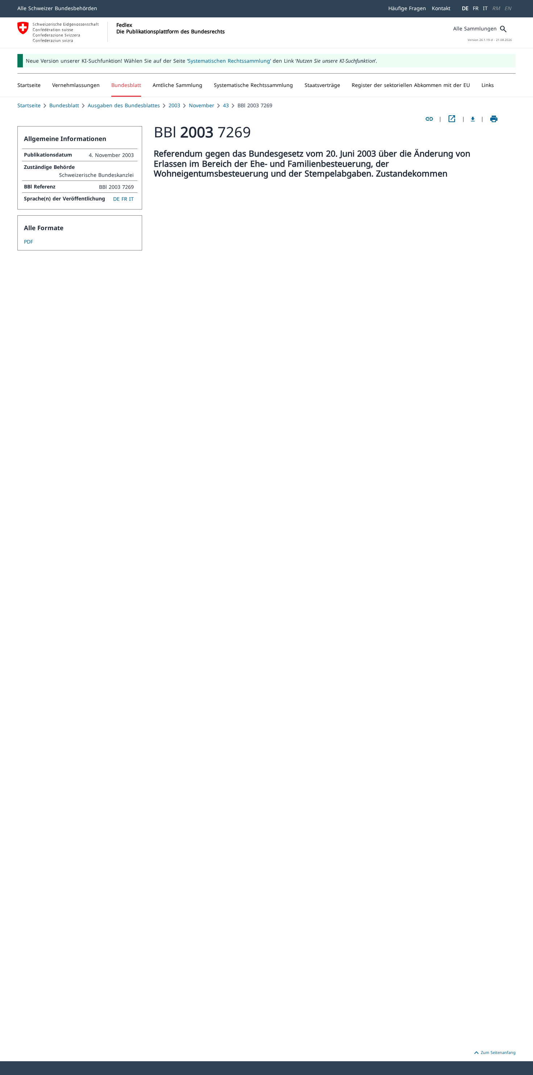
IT (485, 8)
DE (465, 8)
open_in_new (451, 119)
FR (476, 8)
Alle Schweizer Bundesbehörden (57, 8)
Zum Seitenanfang (494, 1053)
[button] (76, 85)
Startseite (29, 105)
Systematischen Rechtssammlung (229, 60)
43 (226, 105)
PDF (28, 241)
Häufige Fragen (407, 8)
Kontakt (441, 8)
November (201, 105)
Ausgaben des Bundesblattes (124, 105)
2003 (174, 105)
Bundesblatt (64, 105)
